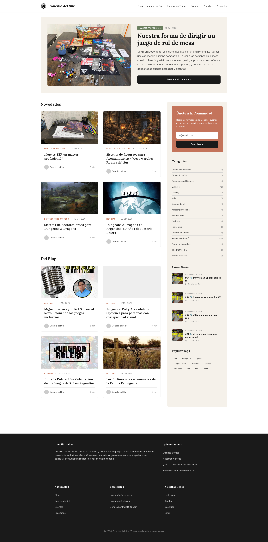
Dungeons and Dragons (183, 181)
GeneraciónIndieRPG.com (123, 507)
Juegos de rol (178, 204)
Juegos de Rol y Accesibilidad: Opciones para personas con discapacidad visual (128, 313)
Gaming (175, 192)
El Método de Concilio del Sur (178, 470)
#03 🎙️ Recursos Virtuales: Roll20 (203, 297)
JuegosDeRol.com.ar (121, 495)
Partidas (208, 6)
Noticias (176, 221)
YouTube (169, 507)
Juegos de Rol (154, 6)
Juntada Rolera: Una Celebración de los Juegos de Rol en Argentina (69, 381)
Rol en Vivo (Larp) (180, 238)
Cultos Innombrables (182, 169)
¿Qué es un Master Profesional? (180, 464)
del (175, 358)
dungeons (186, 358)
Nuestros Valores (172, 458)
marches (195, 363)
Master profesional (181, 209)
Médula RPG (178, 215)
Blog (140, 6)
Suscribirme (197, 144)
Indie (174, 198)
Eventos (195, 6)
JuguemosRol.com (120, 501)
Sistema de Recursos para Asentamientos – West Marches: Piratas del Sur (130, 158)
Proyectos (221, 6)
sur (196, 368)
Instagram (170, 495)
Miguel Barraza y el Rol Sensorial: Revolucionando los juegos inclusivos (69, 313)
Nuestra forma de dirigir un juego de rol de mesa (176, 39)
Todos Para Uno (179, 255)
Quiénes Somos (171, 452)
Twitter (168, 501)
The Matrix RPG (179, 249)
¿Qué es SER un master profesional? (61, 156)
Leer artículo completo (179, 79)
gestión (200, 358)
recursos (178, 368)
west (206, 368)
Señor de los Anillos (181, 244)
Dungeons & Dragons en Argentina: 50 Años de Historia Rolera (129, 229)
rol (188, 368)
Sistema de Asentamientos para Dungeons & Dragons (68, 227)
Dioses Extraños (179, 175)
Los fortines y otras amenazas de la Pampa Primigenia (131, 381)
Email (167, 513)
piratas (208, 363)
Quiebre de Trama (176, 6)
